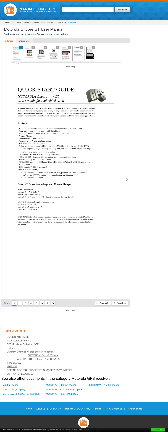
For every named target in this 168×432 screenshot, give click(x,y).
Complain (104, 303)
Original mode (24, 40)
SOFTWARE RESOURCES (20, 373)
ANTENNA (12, 366)
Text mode (8, 40)
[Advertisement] (65, 71)
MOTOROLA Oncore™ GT (20, 340)
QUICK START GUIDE (18, 336)
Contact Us (55, 408)
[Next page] (127, 180)
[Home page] (10, 10)
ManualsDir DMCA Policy (77, 408)
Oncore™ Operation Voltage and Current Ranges (31, 351)
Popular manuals (114, 408)
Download (121, 303)
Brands (97, 408)
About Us (40, 408)
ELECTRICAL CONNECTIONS (43, 355)
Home (29, 408)
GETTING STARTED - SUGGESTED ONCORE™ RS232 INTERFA (39, 370)
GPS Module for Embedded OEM (23, 344)
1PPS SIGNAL (14, 362)
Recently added (134, 408)
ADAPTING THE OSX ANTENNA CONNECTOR (40, 359)
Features (11, 347)
